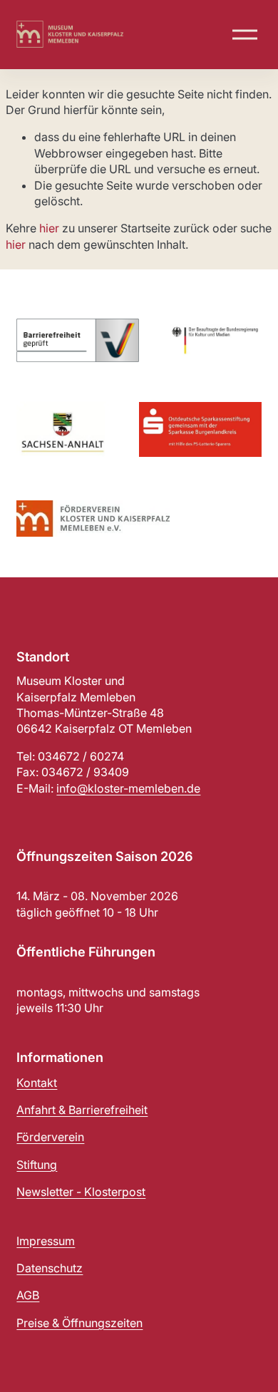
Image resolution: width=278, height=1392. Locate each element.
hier (49, 228)
